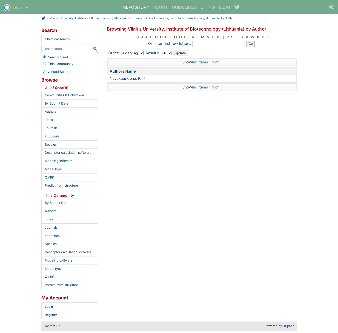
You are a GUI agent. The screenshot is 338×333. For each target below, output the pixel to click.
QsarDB (20, 7)
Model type (53, 169)
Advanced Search (57, 72)
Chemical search (57, 39)
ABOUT (160, 7)
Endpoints (52, 136)
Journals (51, 128)
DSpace (288, 326)
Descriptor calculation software (68, 152)
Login (49, 306)
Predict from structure (61, 185)
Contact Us (52, 326)
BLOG (224, 7)
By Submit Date (56, 103)
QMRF (49, 177)
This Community (60, 64)
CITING (208, 7)
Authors (50, 111)
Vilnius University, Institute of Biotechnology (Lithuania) (88, 18)
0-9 (139, 37)
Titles (49, 120)
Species (51, 144)
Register (51, 315)
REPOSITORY (136, 7)
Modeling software (58, 161)
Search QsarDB (60, 57)
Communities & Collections (64, 95)
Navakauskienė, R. (125, 78)
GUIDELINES (184, 7)
